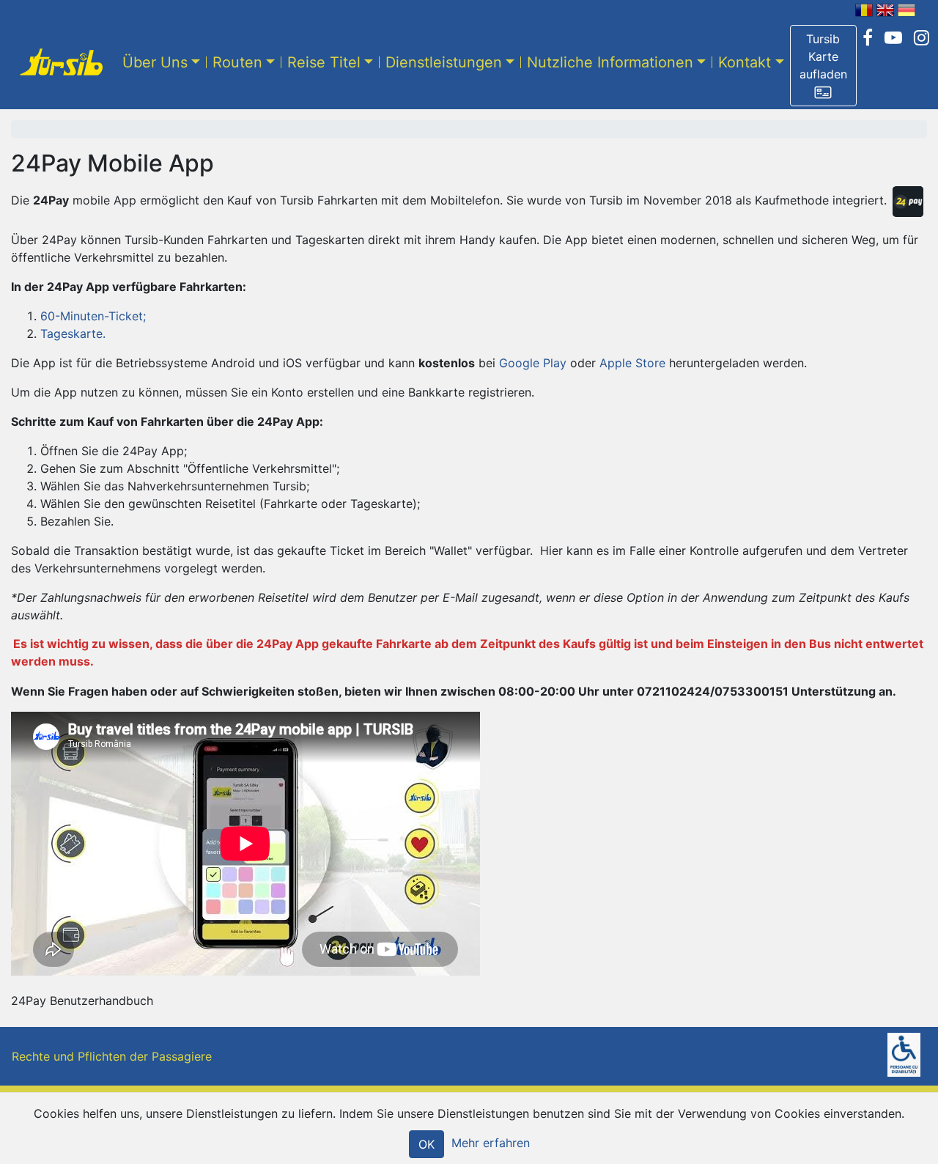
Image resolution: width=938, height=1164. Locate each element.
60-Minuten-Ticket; (93, 316)
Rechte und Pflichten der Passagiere (112, 1056)
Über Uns (155, 62)
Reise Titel (324, 62)
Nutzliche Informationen (610, 62)
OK (426, 1144)
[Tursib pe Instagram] (921, 38)
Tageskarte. (73, 333)
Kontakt (744, 62)
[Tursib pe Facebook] (868, 38)
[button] (823, 66)
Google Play (532, 363)
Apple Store (632, 363)
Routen (237, 62)
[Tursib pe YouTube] (893, 38)
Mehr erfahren (490, 1142)
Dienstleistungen (443, 62)
